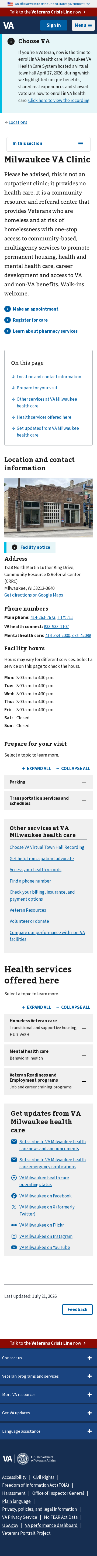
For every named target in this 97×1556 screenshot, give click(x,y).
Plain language (16, 1501)
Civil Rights (43, 1477)
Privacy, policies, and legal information (39, 1509)
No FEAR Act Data (61, 1517)
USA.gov (10, 1525)
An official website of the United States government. (50, 4)
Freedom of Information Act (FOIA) (35, 1485)
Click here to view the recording (58, 100)
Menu (80, 25)
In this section (27, 143)
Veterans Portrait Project (26, 1533)
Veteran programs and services (30, 1376)
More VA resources (19, 1394)
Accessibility (14, 1477)
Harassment (14, 1493)
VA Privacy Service (19, 1517)
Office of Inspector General (58, 1493)
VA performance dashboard (51, 1525)
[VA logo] (8, 25)
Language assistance (21, 1431)
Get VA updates (16, 1412)
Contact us (12, 1357)
